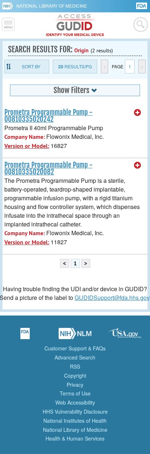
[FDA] (142, 5)
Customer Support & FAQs (75, 348)
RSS (75, 366)
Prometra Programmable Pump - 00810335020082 (48, 168)
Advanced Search (75, 357)
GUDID (75, 25)
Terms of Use (75, 393)
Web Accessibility (75, 402)
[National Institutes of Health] (9, 6)
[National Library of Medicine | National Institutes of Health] (75, 336)
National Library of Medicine (51, 6)
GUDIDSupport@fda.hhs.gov (112, 297)
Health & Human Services (75, 438)
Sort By (31, 66)
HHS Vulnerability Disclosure (75, 411)
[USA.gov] (124, 336)
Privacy (75, 384)
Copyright (75, 375)
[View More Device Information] (137, 112)
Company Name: (24, 137)
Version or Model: (26, 146)
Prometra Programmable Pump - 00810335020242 (48, 116)
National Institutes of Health (75, 420)
